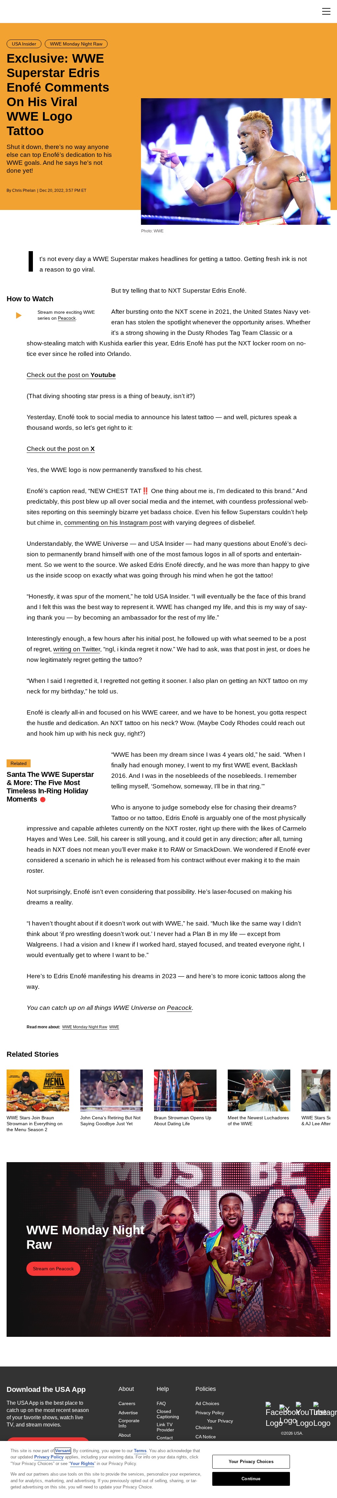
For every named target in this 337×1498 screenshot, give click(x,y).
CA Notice (205, 1436)
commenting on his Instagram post (113, 522)
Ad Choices (207, 1403)
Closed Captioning (168, 1414)
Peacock (67, 318)
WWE (114, 1027)
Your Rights (82, 1463)
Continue (251, 1478)
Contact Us (165, 1440)
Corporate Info (129, 1423)
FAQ (161, 1403)
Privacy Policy (209, 1412)
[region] (168, 1469)
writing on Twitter (76, 649)
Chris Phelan (24, 190)
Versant (62, 1450)
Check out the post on (71, 374)
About (124, 1435)
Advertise (128, 1412)
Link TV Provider (165, 1427)
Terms (140, 1450)
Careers (126, 1403)
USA (15, 12)
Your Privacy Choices (214, 1424)
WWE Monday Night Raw (84, 1027)
